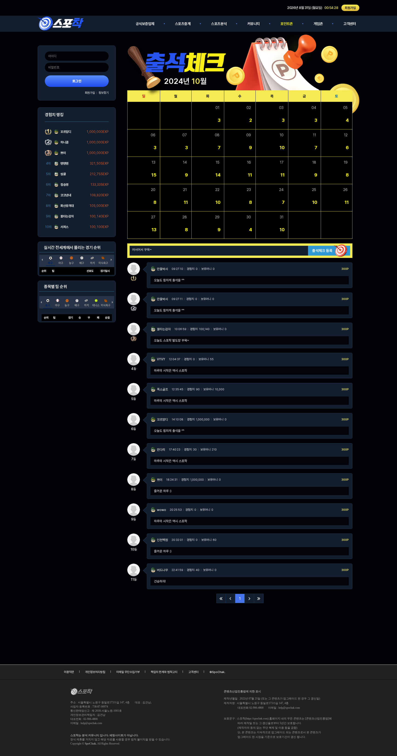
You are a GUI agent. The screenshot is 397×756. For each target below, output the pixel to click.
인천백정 (162, 540)
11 (250, 175)
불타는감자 (164, 329)
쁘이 (159, 480)
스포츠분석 (219, 24)
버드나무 (162, 570)
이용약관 (69, 672)
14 (218, 175)
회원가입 (350, 8)
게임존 (318, 24)
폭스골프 (162, 389)
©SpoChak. (217, 672)
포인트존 (287, 24)
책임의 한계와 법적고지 (164, 672)
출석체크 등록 (322, 250)
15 (153, 175)
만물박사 (162, 269)
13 (154, 229)
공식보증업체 (145, 24)
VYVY (161, 359)
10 (282, 147)
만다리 (161, 449)
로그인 (76, 81)
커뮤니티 (253, 24)
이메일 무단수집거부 (128, 672)
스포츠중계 (183, 24)
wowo (161, 510)
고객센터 (349, 24)
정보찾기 (104, 92)
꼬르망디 (162, 419)
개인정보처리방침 (95, 672)
